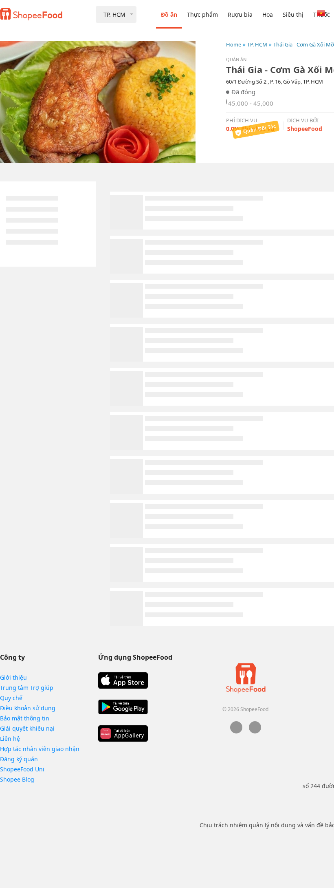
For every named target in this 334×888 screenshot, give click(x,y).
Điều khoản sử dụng (27, 708)
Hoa (267, 14)
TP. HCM (257, 44)
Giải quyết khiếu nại (27, 728)
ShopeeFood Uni (22, 769)
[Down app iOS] (123, 680)
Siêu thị (293, 14)
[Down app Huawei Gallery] (123, 733)
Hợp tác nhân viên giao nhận (39, 749)
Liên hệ (10, 738)
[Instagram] (255, 731)
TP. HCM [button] (114, 14)
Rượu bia (240, 14)
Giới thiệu (13, 677)
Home (233, 44)
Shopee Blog (17, 779)
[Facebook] (236, 731)
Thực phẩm (202, 14)
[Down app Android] (123, 707)
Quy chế (11, 698)
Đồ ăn (169, 14)
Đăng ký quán (19, 759)
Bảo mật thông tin (24, 718)
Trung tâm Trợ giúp (26, 687)
